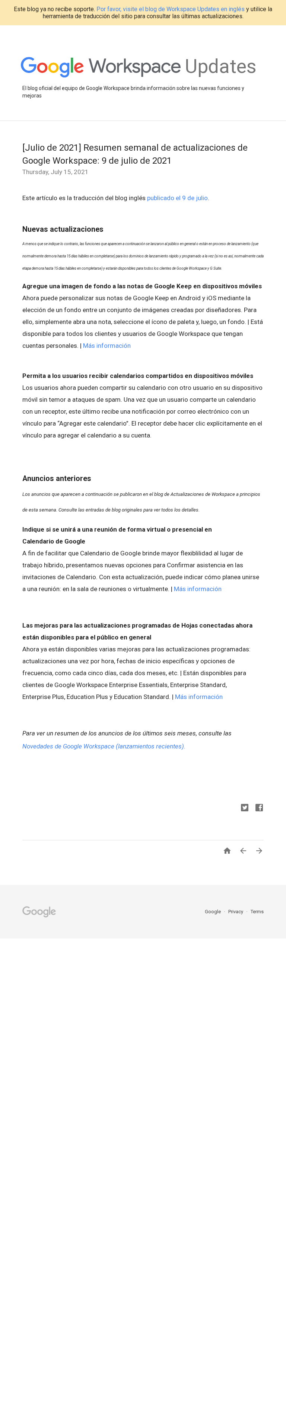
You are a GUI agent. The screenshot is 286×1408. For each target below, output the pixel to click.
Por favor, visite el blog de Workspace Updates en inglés (170, 9)
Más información (107, 345)
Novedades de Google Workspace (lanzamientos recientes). (103, 746)
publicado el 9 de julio (177, 198)
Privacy (236, 911)
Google (213, 911)
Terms (257, 911)
